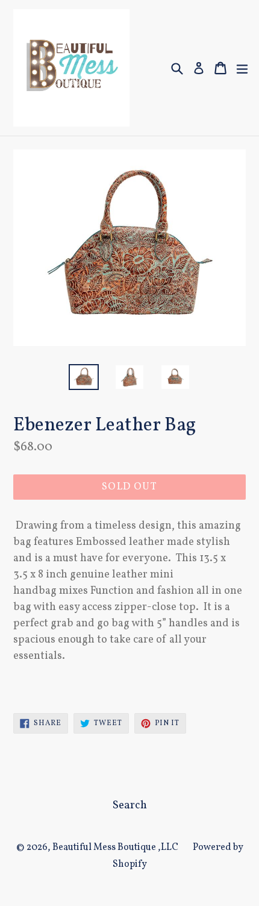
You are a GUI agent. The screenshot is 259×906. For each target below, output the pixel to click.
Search (130, 805)
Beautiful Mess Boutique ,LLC (115, 847)
